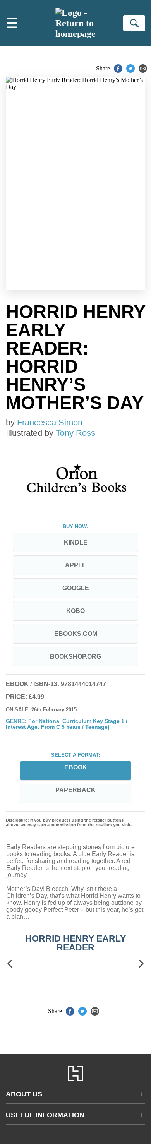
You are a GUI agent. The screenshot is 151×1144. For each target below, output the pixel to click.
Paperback (75, 790)
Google (75, 588)
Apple (75, 565)
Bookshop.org (75, 656)
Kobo (75, 611)
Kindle (76, 542)
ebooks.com (75, 633)
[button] (10, 964)
